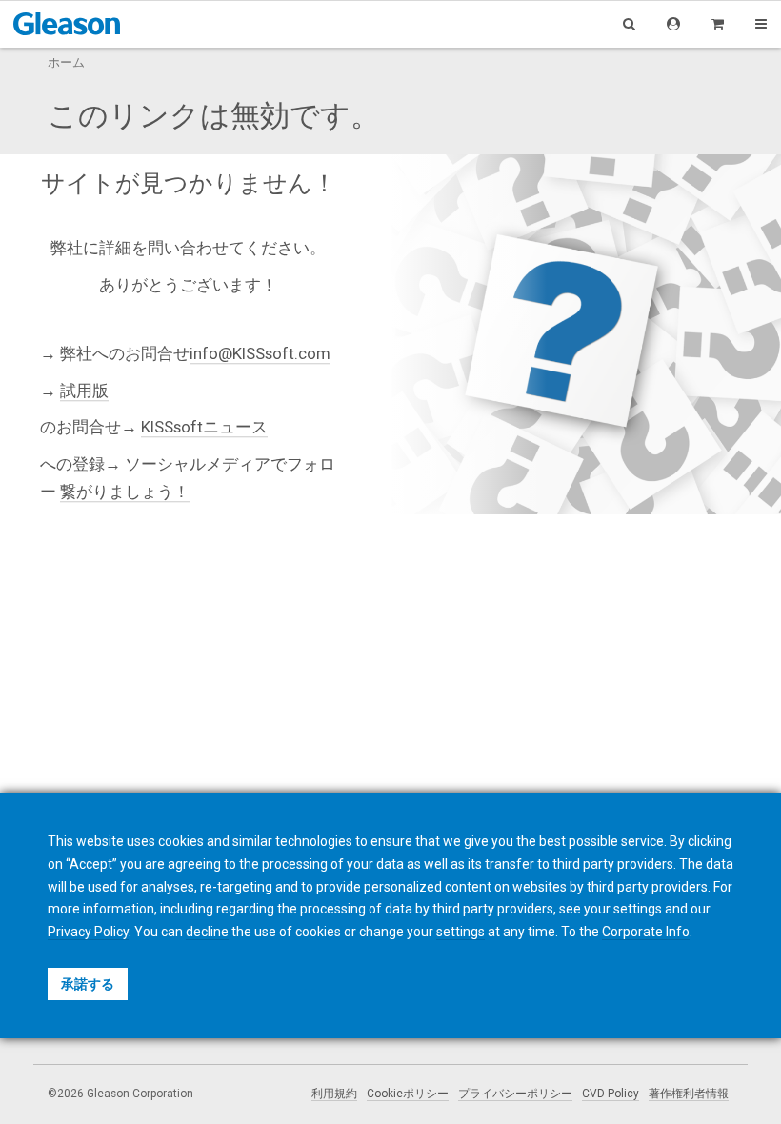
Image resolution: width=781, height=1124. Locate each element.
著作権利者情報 (689, 1093)
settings (460, 931)
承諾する (87, 984)
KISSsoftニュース (204, 427)
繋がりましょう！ (125, 491)
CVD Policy (610, 1093)
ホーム (66, 62)
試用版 (84, 390)
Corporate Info (646, 931)
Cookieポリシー (408, 1093)
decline (207, 931)
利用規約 (334, 1093)
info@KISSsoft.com (260, 354)
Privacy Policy (88, 931)
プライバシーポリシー (515, 1093)
